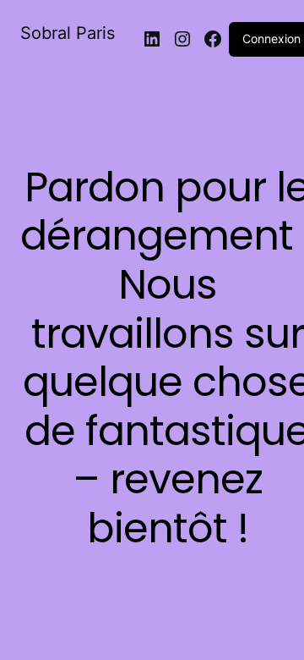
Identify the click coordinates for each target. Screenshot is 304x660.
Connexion (271, 38)
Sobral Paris (67, 33)
